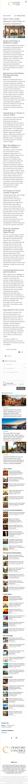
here (22, 782)
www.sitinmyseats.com (10, 341)
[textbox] (14, 723)
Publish (21, 388)
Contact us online (6, 727)
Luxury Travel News (11, 349)
